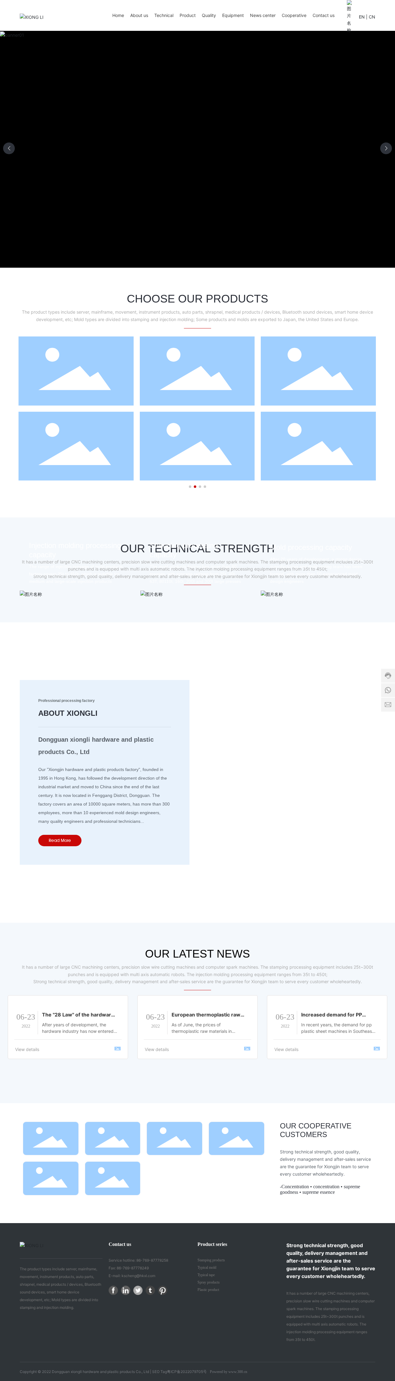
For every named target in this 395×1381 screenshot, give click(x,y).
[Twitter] (138, 1290)
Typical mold (207, 1267)
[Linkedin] (125, 1290)
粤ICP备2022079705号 (187, 1371)
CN (372, 16)
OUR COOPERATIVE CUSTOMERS (315, 1130)
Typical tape (206, 1275)
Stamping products (211, 1260)
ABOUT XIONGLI (68, 713)
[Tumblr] (150, 1290)
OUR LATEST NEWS (197, 953)
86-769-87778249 (133, 1268)
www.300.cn (237, 1372)
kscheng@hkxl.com (138, 1275)
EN (362, 16)
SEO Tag (159, 1371)
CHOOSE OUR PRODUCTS (197, 298)
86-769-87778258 (152, 1260)
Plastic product (208, 1290)
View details (27, 1049)
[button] (386, 148)
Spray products (209, 1282)
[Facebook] (113, 1290)
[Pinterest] (162, 1290)
